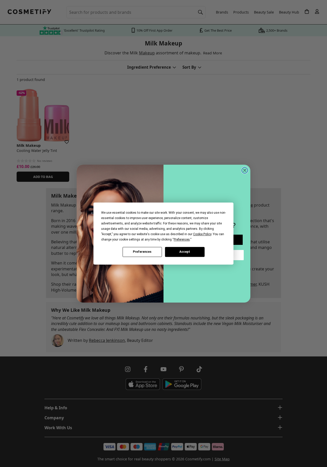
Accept (184, 252)
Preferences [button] (182, 239)
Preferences (142, 252)
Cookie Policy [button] (202, 234)
